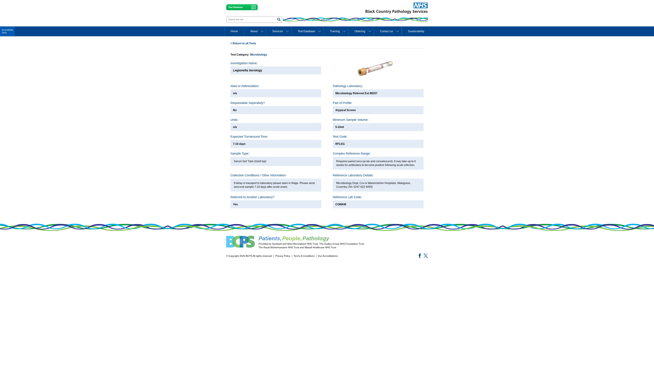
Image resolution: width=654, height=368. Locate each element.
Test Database (235, 7)
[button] (7, 31)
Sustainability (416, 31)
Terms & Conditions (304, 256)
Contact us (386, 31)
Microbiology (258, 54)
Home (234, 31)
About (254, 31)
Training (335, 31)
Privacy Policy (282, 256)
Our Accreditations (328, 256)
